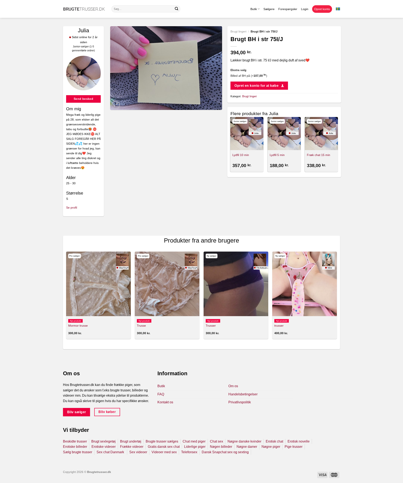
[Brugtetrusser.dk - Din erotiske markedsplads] (84, 9)
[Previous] (231, 145)
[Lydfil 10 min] (246, 133)
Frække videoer (131, 446)
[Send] (176, 9)
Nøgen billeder (221, 446)
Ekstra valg (238, 70)
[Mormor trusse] (98, 284)
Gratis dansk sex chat (164, 446)
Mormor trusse (78, 325)
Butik (253, 9)
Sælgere (269, 9)
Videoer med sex (164, 452)
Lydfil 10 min (240, 155)
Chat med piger (194, 441)
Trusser (211, 325)
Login (304, 9)
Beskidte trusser (75, 441)
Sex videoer (138, 452)
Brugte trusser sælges (162, 441)
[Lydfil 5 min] (284, 133)
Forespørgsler (287, 9)
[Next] (338, 145)
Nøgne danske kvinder (244, 441)
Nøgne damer (247, 446)
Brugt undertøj (130, 441)
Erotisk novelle (299, 441)
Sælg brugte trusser (77, 452)
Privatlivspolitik (239, 402)
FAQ (160, 394)
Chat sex (216, 441)
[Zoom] (116, 105)
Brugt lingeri (238, 31)
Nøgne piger (271, 446)
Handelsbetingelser (243, 394)
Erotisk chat (274, 441)
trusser (279, 325)
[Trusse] (167, 284)
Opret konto (322, 9)
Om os (233, 386)
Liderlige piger (194, 446)
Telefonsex (189, 452)
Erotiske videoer (104, 446)
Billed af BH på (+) (248, 75)
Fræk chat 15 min (318, 155)
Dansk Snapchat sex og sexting (225, 452)
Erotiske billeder (75, 446)
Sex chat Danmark (111, 452)
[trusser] (304, 284)
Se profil (71, 207)
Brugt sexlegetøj (103, 441)
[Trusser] (236, 284)
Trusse (141, 325)
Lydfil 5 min (277, 155)
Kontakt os (165, 402)
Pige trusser (293, 446)
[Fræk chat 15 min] (321, 133)
